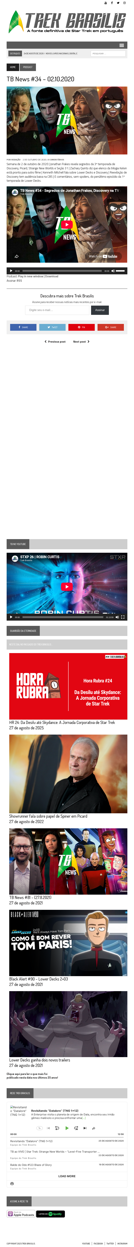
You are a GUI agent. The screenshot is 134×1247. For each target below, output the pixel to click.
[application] (67, 270)
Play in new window (30, 276)
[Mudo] (113, 271)
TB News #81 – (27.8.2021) (30, 897)
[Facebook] (112, 2)
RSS (19, 280)
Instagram (122, 1243)
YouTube (86, 1243)
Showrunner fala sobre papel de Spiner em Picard (48, 816)
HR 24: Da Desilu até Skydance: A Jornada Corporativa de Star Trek (62, 722)
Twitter (110, 1243)
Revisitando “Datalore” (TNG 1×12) (31, 1141)
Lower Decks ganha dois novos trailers (39, 1060)
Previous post (57, 341)
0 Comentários (56, 159)
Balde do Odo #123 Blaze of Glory (31, 1165)
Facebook (98, 1243)
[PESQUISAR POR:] (108, 53)
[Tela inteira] (123, 617)
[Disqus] (67, 399)
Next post (79, 341)
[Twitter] (118, 2)
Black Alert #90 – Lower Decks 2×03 (38, 979)
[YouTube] (106, 2)
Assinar (100, 310)
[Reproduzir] (11, 271)
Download (51, 276)
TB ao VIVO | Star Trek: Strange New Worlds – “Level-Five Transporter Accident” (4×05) (64, 1151)
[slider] (121, 270)
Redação (15, 159)
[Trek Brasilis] (67, 22)
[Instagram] (124, 2)
